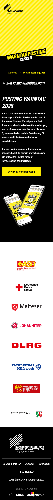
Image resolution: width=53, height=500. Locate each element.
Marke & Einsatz (11, 464)
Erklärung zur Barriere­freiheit (26, 479)
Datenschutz (26, 472)
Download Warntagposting (21, 171)
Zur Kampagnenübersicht (25, 83)
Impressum (44, 464)
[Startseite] (13, 9)
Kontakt (29, 464)
